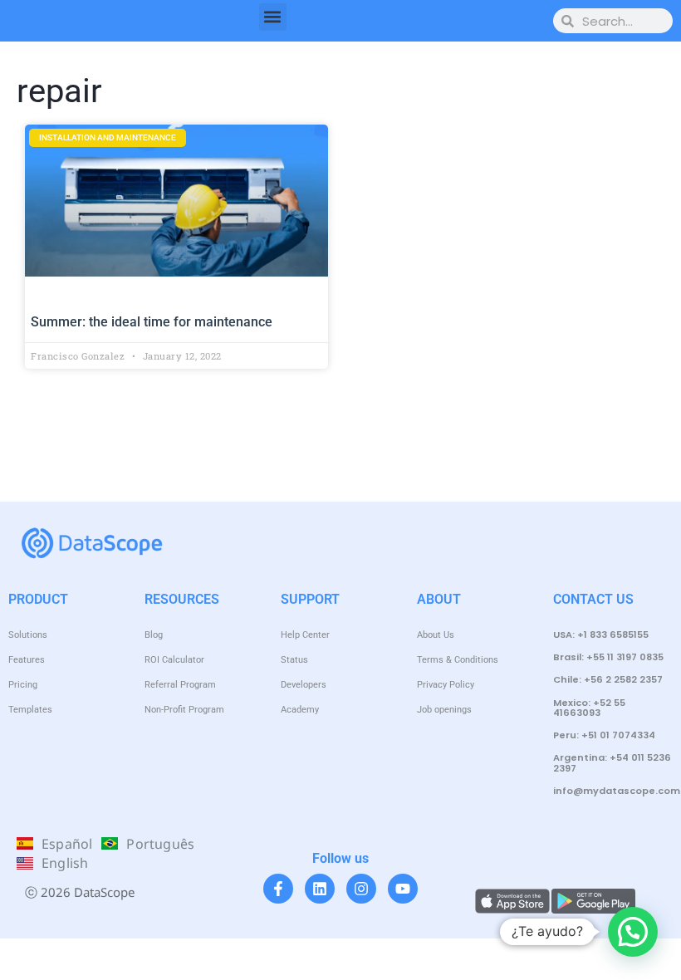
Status (294, 659)
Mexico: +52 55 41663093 (589, 707)
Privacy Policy (445, 684)
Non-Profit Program (184, 709)
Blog (154, 635)
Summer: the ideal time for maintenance (151, 322)
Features (26, 659)
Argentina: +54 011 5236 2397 (612, 762)
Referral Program (180, 684)
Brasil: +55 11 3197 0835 (608, 657)
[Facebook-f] (278, 889)
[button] (273, 17)
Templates (30, 709)
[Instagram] (361, 889)
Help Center (305, 635)
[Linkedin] (320, 889)
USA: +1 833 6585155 (601, 634)
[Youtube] (403, 889)
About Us (435, 635)
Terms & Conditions (457, 659)
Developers (303, 684)
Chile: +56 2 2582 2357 (608, 679)
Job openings (444, 709)
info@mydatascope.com (616, 790)
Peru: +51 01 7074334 (604, 735)
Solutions (27, 635)
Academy (300, 709)
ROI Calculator (174, 659)
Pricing (22, 684)
